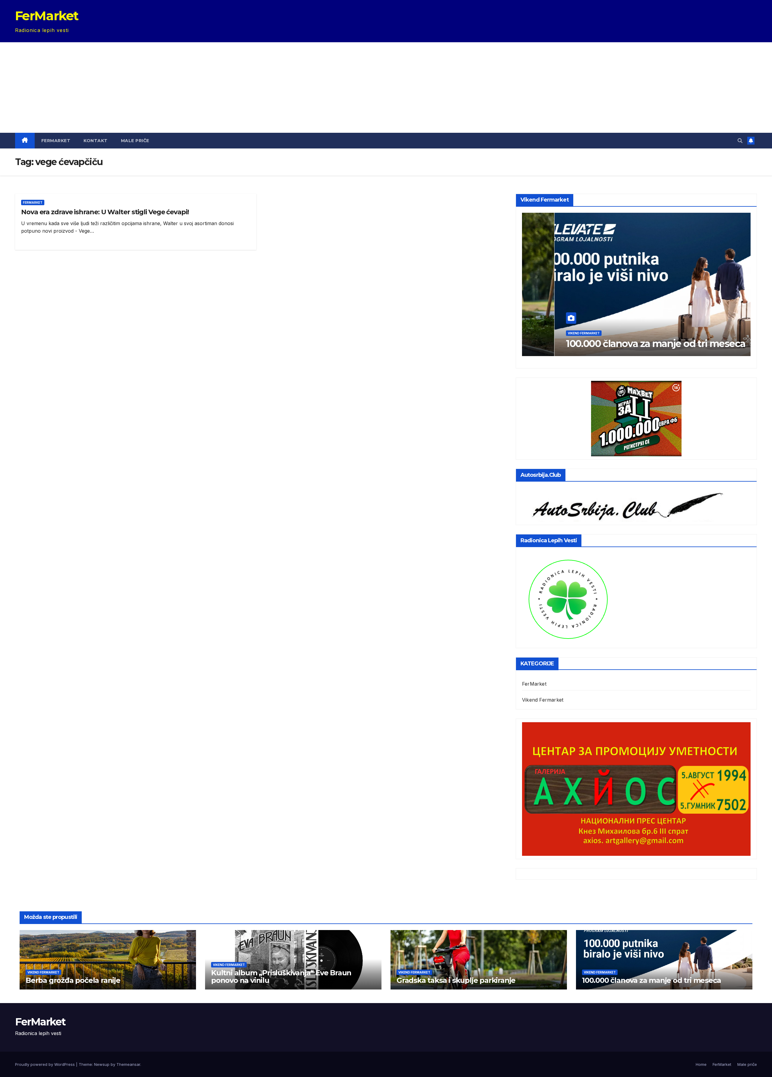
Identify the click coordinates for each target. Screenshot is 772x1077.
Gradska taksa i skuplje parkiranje (456, 980)
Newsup (101, 1064)
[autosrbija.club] (624, 504)
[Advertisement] (386, 87)
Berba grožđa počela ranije (73, 980)
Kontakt (96, 140)
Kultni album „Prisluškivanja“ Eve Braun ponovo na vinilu (281, 976)
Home (701, 1064)
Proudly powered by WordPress (45, 1064)
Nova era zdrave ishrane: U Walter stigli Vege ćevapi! (105, 212)
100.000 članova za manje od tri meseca (623, 343)
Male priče (135, 140)
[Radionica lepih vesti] (568, 598)
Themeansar (128, 1064)
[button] (740, 141)
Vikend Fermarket (551, 333)
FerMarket (46, 16)
